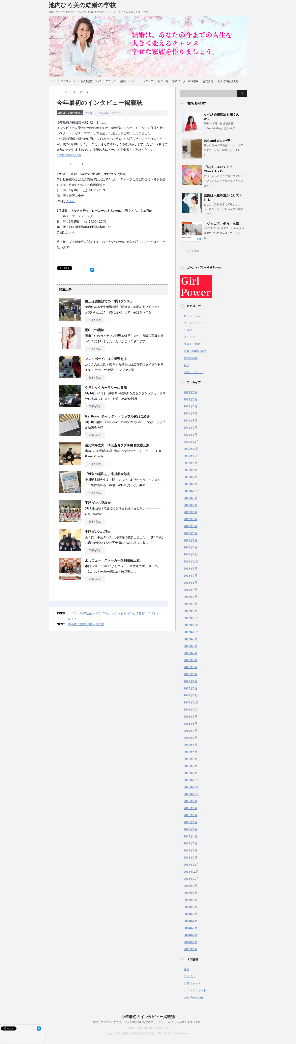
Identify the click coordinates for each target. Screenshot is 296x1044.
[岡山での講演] (70, 347)
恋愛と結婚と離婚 (195, 351)
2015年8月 (190, 808)
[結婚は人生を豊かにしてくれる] (192, 211)
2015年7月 (190, 815)
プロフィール (68, 81)
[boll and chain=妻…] (192, 157)
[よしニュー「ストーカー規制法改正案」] (70, 578)
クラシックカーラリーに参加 (106, 387)
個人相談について (91, 81)
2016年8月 (190, 723)
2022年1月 (190, 406)
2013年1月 (190, 949)
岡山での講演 (94, 330)
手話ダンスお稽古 (98, 531)
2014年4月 (190, 921)
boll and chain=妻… (219, 140)
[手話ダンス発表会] (70, 520)
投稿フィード (192, 983)
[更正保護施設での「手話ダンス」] (70, 319)
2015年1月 (190, 857)
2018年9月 (190, 568)
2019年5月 (190, 519)
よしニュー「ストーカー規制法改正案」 (114, 560)
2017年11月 (191, 625)
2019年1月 (190, 547)
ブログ (107, 112)
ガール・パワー (93, 112)
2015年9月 (190, 801)
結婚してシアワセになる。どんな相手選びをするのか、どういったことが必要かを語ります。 (148, 1022)
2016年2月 (190, 765)
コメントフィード (195, 990)
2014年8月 (190, 892)
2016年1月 (190, 773)
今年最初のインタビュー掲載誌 (148, 1017)
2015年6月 (190, 822)
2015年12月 (191, 780)
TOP (53, 81)
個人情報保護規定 (227, 81)
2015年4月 (190, 836)
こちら (70, 201)
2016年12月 (191, 695)
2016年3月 (190, 758)
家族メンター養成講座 (185, 81)
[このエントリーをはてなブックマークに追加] (92, 268)
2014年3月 (190, 928)
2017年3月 (190, 674)
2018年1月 (190, 610)
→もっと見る (191, 250)
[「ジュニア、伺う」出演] (192, 240)
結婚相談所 (191, 358)
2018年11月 (191, 561)
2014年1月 (190, 942)
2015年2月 (190, 850)
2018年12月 (191, 554)
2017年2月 (190, 681)
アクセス (111, 81)
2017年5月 (190, 660)
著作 (186, 365)
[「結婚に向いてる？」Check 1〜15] (192, 183)
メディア (148, 81)
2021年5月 (190, 420)
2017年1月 (190, 688)
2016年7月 (190, 730)
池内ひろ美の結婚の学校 (82, 5)
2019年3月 (190, 533)
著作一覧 (163, 81)
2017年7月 (190, 653)
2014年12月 (191, 864)
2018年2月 (190, 603)
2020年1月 (190, 484)
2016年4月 (190, 751)
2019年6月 (190, 512)
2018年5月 (190, 582)
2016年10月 (191, 709)
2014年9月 (190, 885)
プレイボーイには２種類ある (106, 358)
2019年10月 (191, 491)
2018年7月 (190, 575)
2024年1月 (190, 399)
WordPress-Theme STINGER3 (148, 1028)
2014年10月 (191, 878)
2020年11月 (191, 448)
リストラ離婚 (192, 344)
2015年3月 (190, 843)
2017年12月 (191, 617)
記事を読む (95, 320)
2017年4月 (190, 667)
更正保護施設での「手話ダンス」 (109, 301)
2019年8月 (190, 505)
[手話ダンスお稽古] (70, 549)
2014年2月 (190, 935)
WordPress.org (193, 997)
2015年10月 (191, 794)
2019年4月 (190, 526)
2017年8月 (190, 646)
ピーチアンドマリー (196, 322)
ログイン (189, 976)
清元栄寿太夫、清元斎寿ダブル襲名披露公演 (117, 445)
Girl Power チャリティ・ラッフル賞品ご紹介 (117, 416)
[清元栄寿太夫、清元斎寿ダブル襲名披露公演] (70, 463)
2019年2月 (190, 540)
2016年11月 (191, 702)
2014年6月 (190, 906)
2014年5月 (190, 914)
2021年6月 (190, 413)
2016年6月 (190, 737)
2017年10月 (191, 632)
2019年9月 (190, 498)
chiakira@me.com (69, 155)
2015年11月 (191, 787)
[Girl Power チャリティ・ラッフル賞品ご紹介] (70, 434)
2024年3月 (190, 392)
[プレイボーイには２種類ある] (70, 376)
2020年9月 (190, 462)
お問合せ (208, 81)
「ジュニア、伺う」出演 (221, 223)
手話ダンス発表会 (98, 502)
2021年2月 (190, 427)
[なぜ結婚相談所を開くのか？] (192, 131)
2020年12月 (191, 441)
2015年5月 (190, 829)
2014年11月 (191, 871)
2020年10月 (191, 455)
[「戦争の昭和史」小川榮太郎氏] (70, 491)
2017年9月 (190, 639)
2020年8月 (190, 469)
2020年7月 (190, 476)
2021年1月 (190, 434)
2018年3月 (190, 596)
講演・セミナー (129, 81)
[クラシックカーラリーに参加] (70, 405)
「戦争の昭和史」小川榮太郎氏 (107, 474)
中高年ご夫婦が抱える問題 (86, 624)
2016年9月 (190, 716)
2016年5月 (190, 744)
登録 (186, 969)
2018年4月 (190, 589)
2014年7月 (190, 899)
